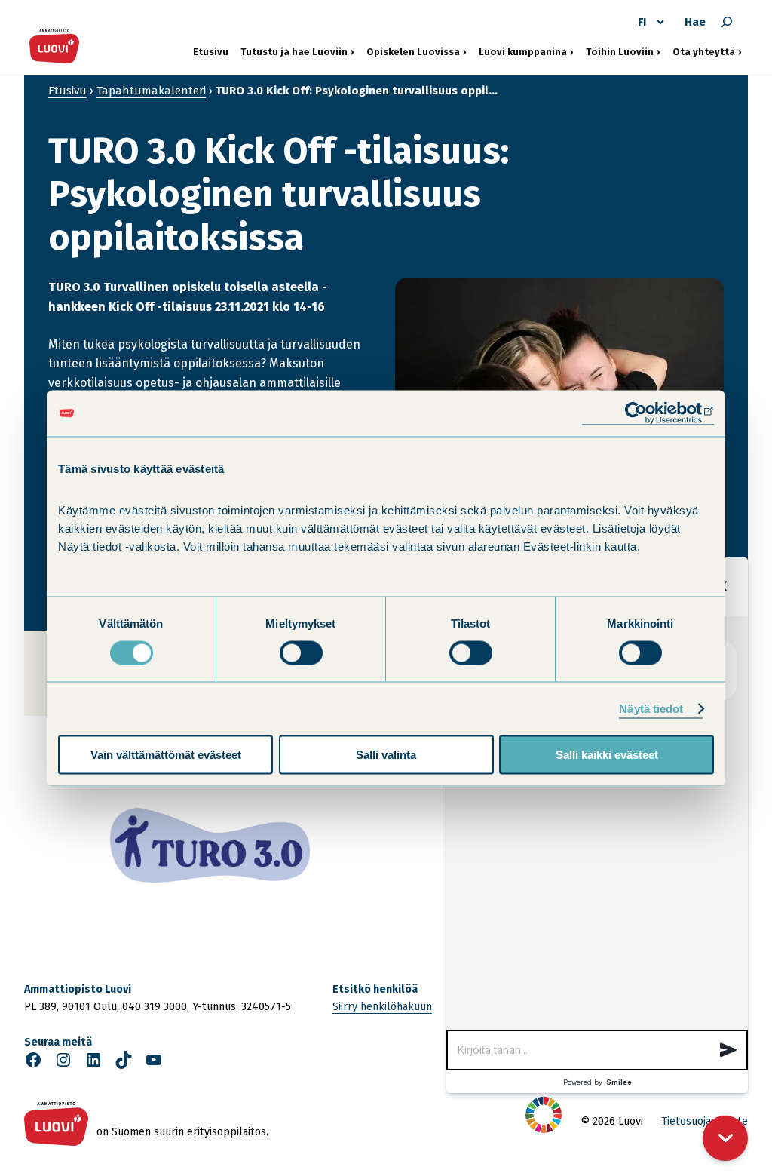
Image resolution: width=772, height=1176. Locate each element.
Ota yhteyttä (707, 51)
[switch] (301, 652)
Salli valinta (386, 754)
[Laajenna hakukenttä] (727, 21)
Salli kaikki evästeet (607, 754)
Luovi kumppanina (523, 51)
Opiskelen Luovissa (413, 51)
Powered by (597, 1082)
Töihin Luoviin (623, 51)
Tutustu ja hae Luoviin (294, 51)
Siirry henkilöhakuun (382, 1006)
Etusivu (210, 51)
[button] (728, 1050)
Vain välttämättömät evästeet (165, 754)
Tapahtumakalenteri (151, 90)
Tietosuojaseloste (704, 1121)
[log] (597, 823)
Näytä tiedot (651, 708)
